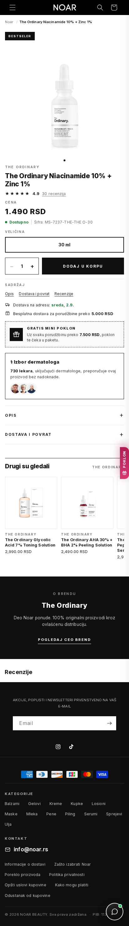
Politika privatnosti (67, 874)
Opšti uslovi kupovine (25, 885)
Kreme (55, 803)
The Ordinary (22, 167)
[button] (12, 7)
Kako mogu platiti (71, 885)
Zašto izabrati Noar (72, 864)
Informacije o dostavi (25, 864)
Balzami (12, 803)
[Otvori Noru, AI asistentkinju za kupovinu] (114, 911)
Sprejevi (114, 814)
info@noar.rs (31, 849)
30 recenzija (54, 193)
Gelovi (34, 803)
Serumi (91, 814)
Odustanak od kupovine (27, 895)
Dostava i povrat (34, 293)
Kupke (77, 803)
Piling (70, 814)
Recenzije (63, 293)
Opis (9, 293)
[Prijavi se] (109, 723)
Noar (9, 22)
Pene (51, 814)
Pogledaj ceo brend (64, 639)
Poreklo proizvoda (22, 874)
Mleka (32, 814)
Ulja (8, 824)
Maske (11, 814)
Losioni (99, 803)
